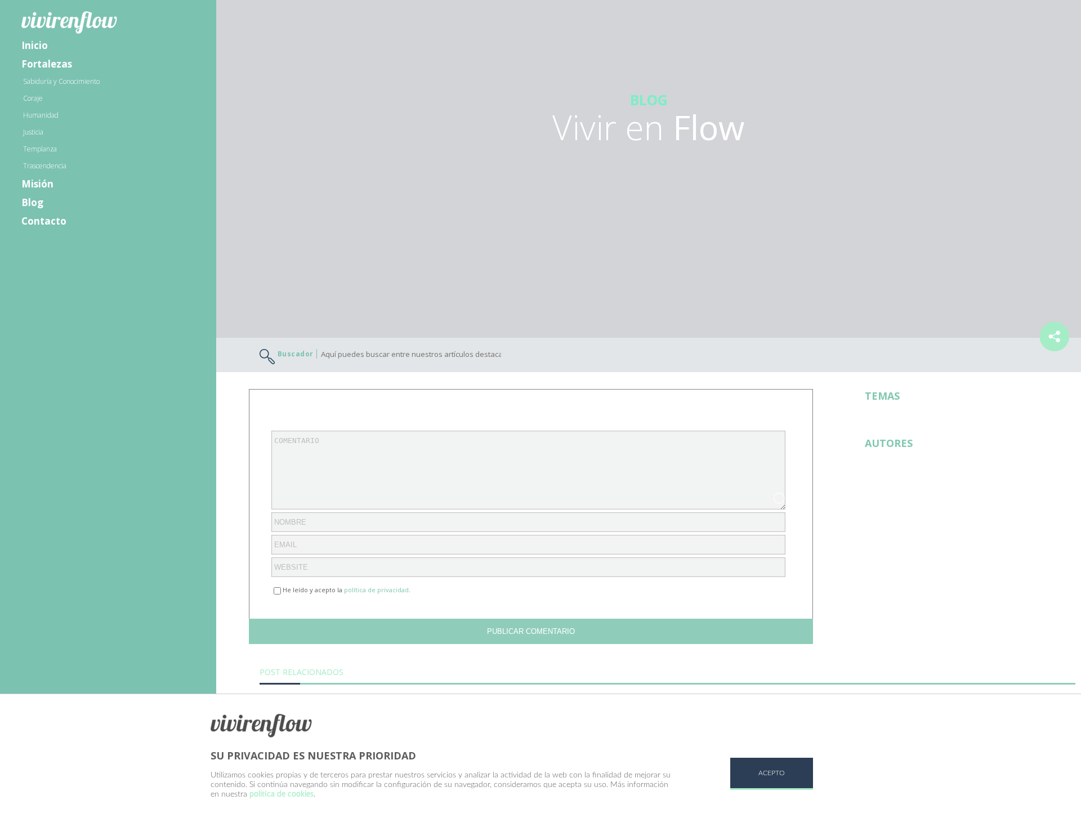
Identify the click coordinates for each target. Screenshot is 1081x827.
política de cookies (281, 794)
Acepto (771, 773)
